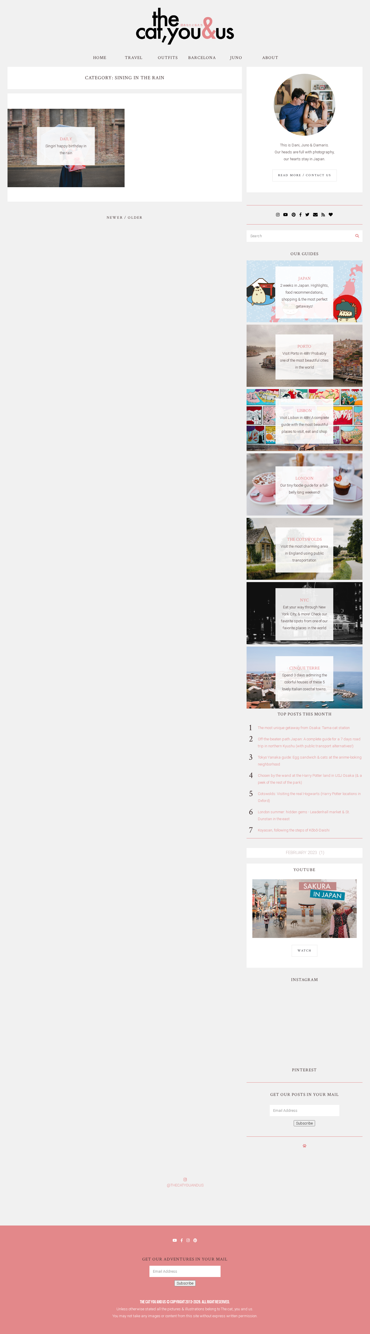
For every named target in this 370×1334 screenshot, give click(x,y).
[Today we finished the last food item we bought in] (276, 1004)
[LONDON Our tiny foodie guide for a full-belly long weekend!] (305, 514)
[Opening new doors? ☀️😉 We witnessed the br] (333, 1037)
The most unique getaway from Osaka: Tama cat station (304, 728)
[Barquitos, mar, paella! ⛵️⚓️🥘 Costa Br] (333, 1004)
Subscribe (304, 1123)
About (270, 57)
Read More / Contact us (304, 175)
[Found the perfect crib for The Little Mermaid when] (276, 1037)
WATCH (304, 951)
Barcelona (202, 57)
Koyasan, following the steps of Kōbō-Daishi (294, 830)
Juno (236, 57)
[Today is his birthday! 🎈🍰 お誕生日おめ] (277, 1208)
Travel (134, 57)
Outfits (168, 57)
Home (99, 57)
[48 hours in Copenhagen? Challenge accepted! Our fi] (339, 1208)
